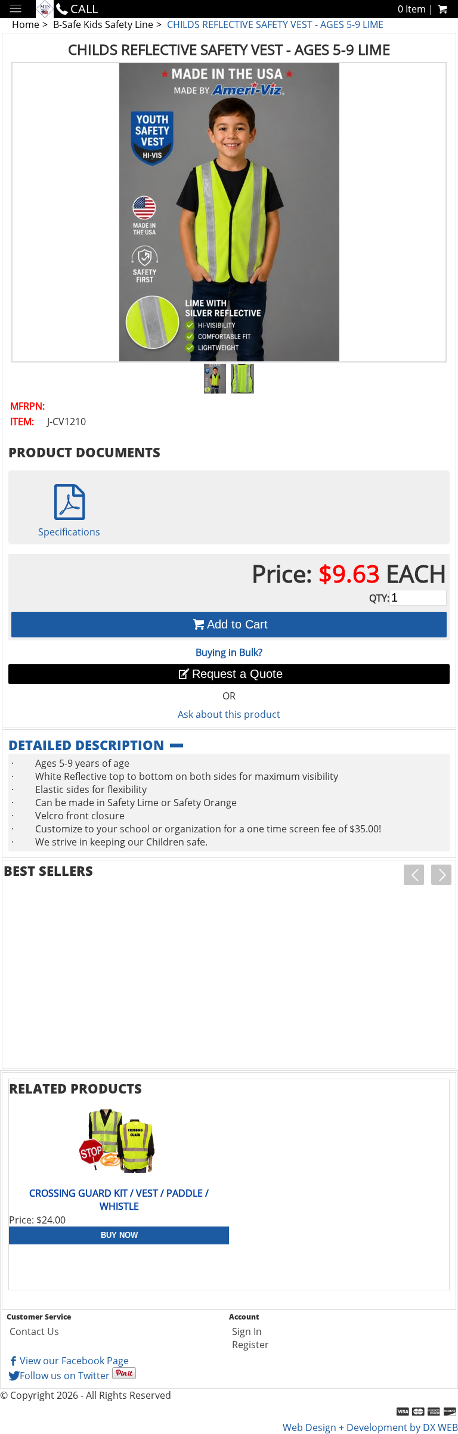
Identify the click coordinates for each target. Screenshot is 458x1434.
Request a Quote (237, 673)
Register (250, 1344)
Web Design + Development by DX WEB (370, 1427)
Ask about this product (229, 714)
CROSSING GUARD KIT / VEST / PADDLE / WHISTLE (119, 1200)
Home (25, 24)
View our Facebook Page (74, 1360)
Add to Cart (237, 624)
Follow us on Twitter (65, 1375)
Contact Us (34, 1331)
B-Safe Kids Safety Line (103, 24)
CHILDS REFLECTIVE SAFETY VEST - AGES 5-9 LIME (275, 24)
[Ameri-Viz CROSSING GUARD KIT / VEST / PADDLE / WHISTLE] (119, 1141)
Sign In (247, 1331)
